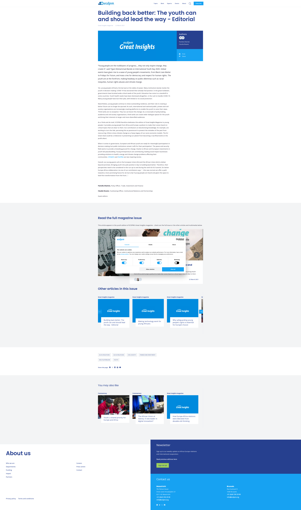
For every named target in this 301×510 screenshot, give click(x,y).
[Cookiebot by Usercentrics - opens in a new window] (177, 239)
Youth (116, 360)
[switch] (141, 263)
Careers (79, 463)
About (184, 3)
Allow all (173, 269)
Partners (9, 477)
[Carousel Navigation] (150, 311)
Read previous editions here (166, 459)
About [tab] (174, 244)
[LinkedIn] (115, 367)
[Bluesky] (159, 505)
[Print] (117, 367)
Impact (8, 474)
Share (184, 56)
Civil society (132, 355)
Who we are (10, 463)
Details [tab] (150, 244)
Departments (11, 467)
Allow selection (150, 269)
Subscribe (199, 3)
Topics (156, 3)
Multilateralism (104, 360)
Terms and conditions (26, 499)
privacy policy (124, 254)
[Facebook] (110, 367)
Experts (169, 3)
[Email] (120, 367)
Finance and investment (147, 355)
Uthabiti (111, 157)
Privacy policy (11, 499)
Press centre (80, 467)
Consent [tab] (127, 244)
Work (162, 3)
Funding (9, 470)
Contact (79, 470)
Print (183, 54)
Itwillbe (120, 157)
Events (177, 3)
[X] (112, 367)
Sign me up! (162, 465)
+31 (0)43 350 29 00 (163, 497)
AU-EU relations (104, 355)
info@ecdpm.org (162, 500)
